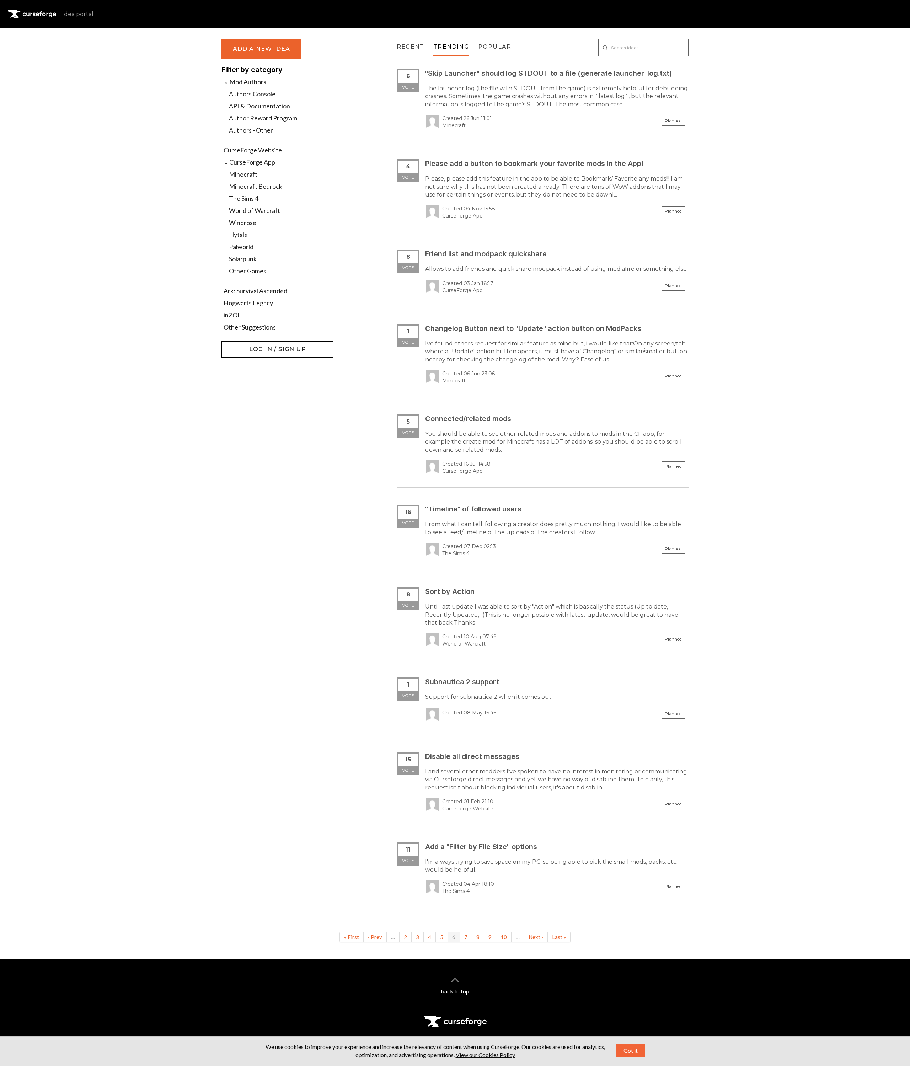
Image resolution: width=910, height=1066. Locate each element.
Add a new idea (261, 48)
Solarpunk (243, 259)
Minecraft (243, 174)
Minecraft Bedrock (255, 186)
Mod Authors (247, 82)
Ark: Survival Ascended (255, 291)
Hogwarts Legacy (248, 303)
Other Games (247, 271)
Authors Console (252, 94)
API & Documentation (259, 106)
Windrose (242, 222)
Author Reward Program (263, 118)
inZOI (232, 315)
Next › (536, 937)
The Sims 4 (243, 198)
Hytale (238, 235)
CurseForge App (251, 162)
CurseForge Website (253, 150)
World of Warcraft (254, 210)
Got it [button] (630, 1050)
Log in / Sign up (239, 345)
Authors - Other (251, 130)
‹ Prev (375, 937)
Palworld (241, 247)
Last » (559, 937)
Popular (494, 46)
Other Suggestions (250, 327)
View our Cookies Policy (485, 1054)
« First (351, 937)
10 (503, 937)
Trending (451, 46)
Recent (410, 46)
